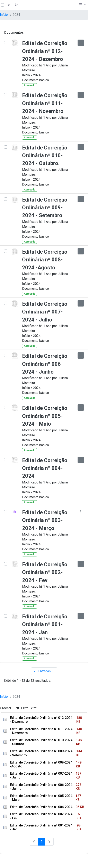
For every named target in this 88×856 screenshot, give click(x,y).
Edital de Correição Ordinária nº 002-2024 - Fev (44, 572)
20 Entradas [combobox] (45, 672)
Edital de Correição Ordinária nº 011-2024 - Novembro (44, 103)
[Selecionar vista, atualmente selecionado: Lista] (82, 5)
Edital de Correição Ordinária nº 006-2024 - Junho (44, 364)
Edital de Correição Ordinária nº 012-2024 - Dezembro (44, 51)
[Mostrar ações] (81, 43)
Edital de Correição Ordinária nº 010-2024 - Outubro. (44, 155)
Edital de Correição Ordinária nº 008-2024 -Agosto (44, 260)
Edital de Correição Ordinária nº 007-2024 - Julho (44, 312)
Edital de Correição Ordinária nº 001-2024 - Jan (44, 624)
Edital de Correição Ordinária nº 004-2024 (44, 468)
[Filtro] (9, 5)
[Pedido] (16, 5)
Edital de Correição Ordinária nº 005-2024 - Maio (44, 416)
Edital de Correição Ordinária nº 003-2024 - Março (44, 520)
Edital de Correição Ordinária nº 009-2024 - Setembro (44, 208)
